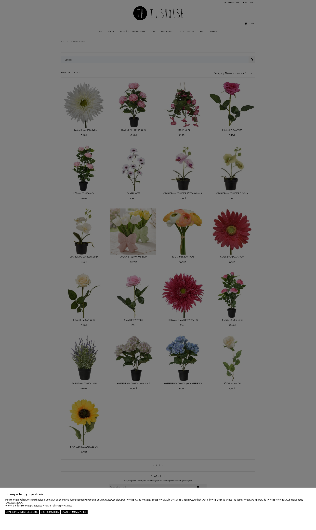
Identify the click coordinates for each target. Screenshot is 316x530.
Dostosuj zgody (50, 512)
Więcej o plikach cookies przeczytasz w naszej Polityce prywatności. (39, 505)
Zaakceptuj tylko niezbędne (22, 512)
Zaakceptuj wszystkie (74, 512)
